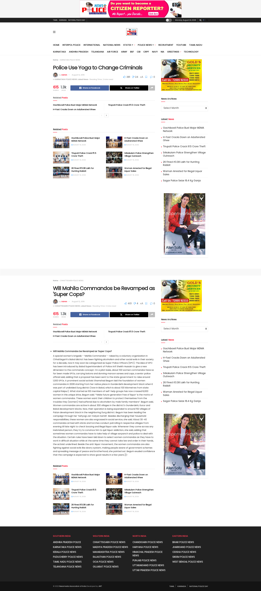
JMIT (100, 586)
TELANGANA (97, 51)
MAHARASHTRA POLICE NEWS (109, 552)
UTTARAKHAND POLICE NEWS (148, 565)
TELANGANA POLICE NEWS (67, 566)
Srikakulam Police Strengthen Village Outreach (139, 154)
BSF (132, 51)
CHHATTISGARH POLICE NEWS (71, 280)
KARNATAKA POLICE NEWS (70, 60)
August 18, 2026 (132, 175)
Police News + (146, 44)
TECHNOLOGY (191, 51)
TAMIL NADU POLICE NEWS (67, 561)
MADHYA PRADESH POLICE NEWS (110, 547)
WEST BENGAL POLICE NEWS (187, 561)
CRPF (146, 51)
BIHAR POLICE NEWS (183, 542)
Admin (64, 75)
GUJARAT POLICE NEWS (106, 566)
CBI (138, 51)
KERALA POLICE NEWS (64, 552)
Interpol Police (71, 44)
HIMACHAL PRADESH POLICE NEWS (147, 553)
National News (111, 44)
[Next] (106, 115)
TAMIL (55, 20)
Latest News (83, 79)
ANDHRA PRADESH (78, 51)
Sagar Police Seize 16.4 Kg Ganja (182, 180)
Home (56, 44)
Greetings (173, 51)
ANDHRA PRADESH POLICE (67, 542)
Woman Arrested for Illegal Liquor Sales (182, 173)
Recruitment (165, 44)
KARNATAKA (59, 51)
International (91, 44)
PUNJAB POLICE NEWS (144, 560)
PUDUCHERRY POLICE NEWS (68, 557)
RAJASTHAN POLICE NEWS (107, 557)
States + (128, 44)
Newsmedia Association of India (72, 586)
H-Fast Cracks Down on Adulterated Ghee (74, 109)
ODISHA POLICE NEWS (184, 552)
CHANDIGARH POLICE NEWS (148, 542)
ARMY (124, 51)
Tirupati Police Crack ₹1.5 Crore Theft (126, 104)
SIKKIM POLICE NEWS (183, 557)
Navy (155, 51)
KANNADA (63, 20)
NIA (162, 51)
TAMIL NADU (195, 44)
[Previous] (102, 115)
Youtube (181, 44)
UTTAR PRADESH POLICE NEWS (149, 570)
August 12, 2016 (78, 75)
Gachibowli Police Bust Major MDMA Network (75, 104)
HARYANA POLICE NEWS (145, 547)
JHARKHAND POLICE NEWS (186, 547)
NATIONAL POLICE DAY (76, 20)
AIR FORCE (112, 51)
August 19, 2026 (79, 145)
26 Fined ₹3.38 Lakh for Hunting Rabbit (82, 169)
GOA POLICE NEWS (103, 561)
